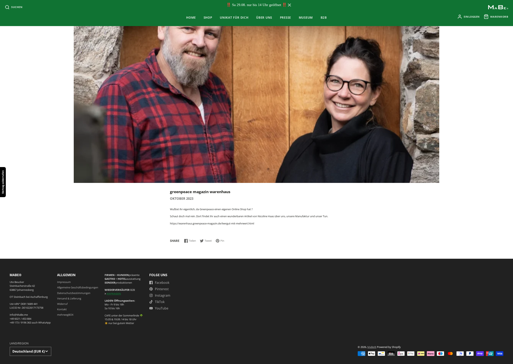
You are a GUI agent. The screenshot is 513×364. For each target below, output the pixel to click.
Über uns (264, 17)
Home (191, 17)
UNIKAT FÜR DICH (234, 17)
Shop (208, 17)
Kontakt (62, 309)
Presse (285, 17)
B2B (324, 17)
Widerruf (62, 304)
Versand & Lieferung (69, 298)
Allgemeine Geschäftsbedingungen (77, 287)
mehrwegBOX (65, 314)
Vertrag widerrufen (2, 182)
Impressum (64, 282)
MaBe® (371, 347)
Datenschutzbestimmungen (73, 293)
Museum (306, 17)
